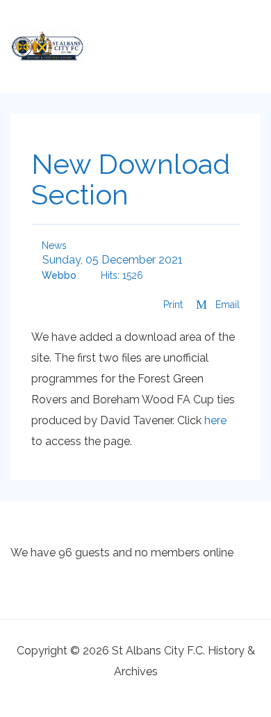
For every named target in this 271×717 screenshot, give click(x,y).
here (215, 420)
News (53, 245)
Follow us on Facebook (205, 42)
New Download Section (130, 179)
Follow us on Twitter (177, 42)
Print (173, 304)
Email (226, 304)
